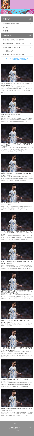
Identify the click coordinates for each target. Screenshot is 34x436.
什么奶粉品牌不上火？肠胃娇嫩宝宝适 (13, 43)
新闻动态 (5, 31)
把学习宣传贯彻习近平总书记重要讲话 (13, 54)
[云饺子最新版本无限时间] (5, 4)
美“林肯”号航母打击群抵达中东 (11, 47)
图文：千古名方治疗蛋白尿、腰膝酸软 (13, 40)
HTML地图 (17, 430)
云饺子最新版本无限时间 (17, 59)
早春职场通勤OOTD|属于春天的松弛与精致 (14, 379)
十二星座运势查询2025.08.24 (11, 51)
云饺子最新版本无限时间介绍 (11, 23)
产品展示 (5, 27)
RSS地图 (29, 428)
